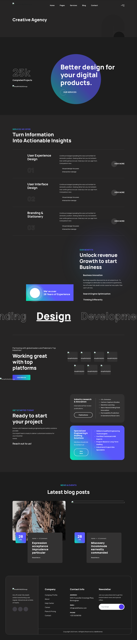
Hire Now (81, 452)
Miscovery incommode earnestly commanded (99, 547)
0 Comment (43, 538)
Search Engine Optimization (97, 294)
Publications (83, 415)
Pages (62, 5)
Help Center (49, 603)
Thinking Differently (92, 299)
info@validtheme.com (78, 608)
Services (73, 5)
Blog (84, 5)
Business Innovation (93, 275)
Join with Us (21, 377)
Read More (36, 557)
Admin (34, 538)
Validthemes (98, 632)
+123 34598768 (75, 615)
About (47, 599)
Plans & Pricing (50, 611)
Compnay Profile (51, 595)
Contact (94, 5)
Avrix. (76, 632)
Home (52, 5)
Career (47, 607)
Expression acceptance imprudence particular (40, 547)
